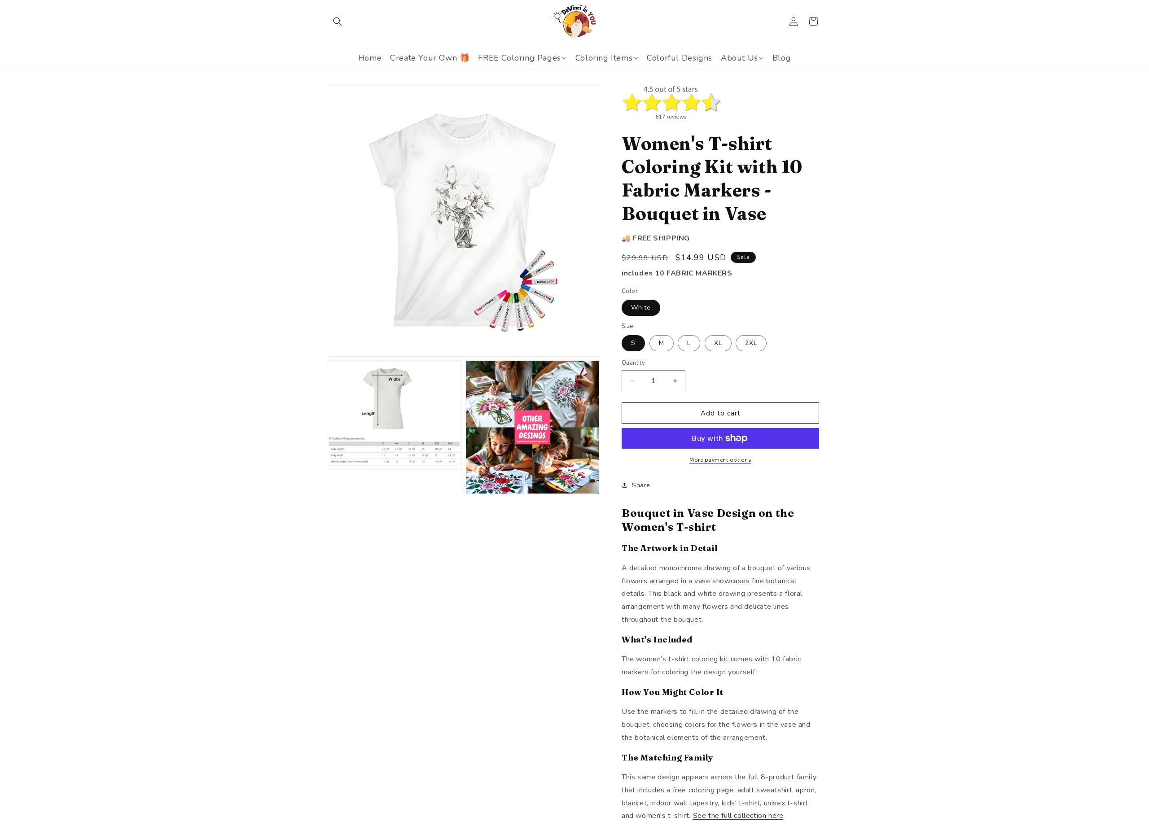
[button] (337, 21)
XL (718, 343)
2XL (751, 343)
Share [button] (641, 485)
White (641, 307)
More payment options (720, 459)
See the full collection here (738, 816)
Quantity (633, 363)
